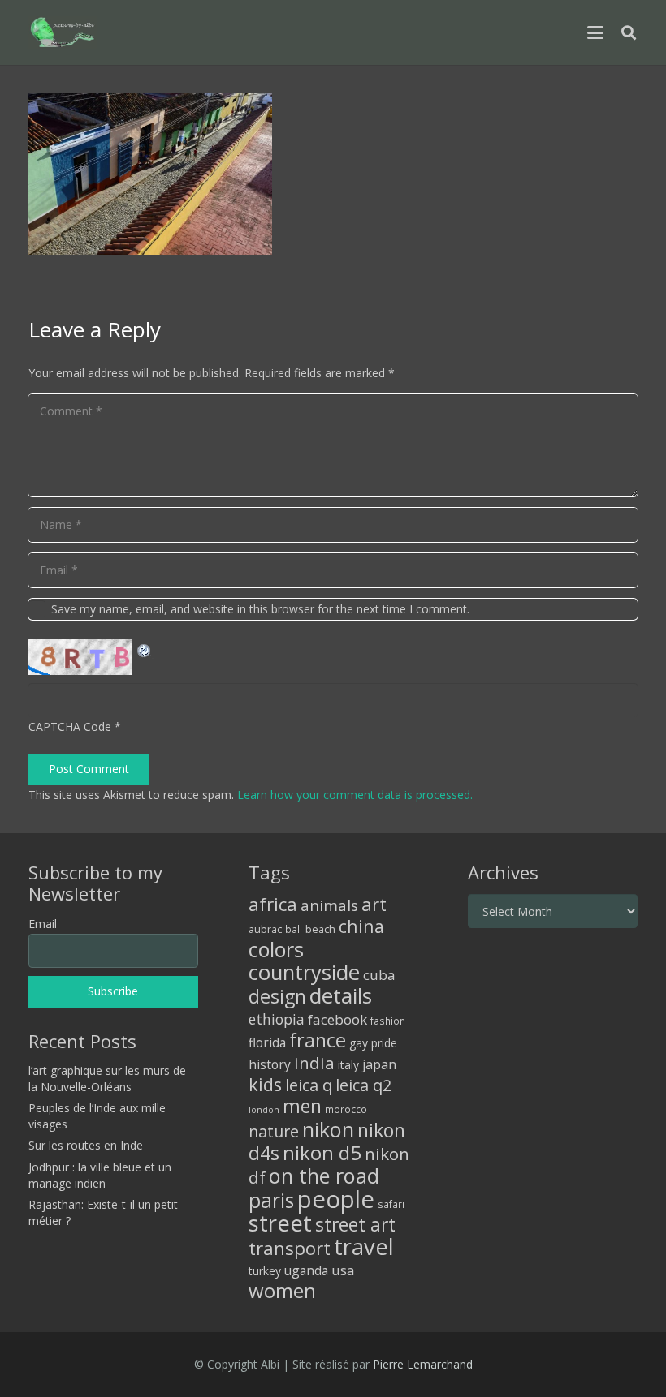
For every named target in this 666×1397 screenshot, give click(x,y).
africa (273, 904)
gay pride (373, 1043)
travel (364, 1247)
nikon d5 (322, 1152)
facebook (337, 1019)
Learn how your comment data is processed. (355, 794)
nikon (328, 1129)
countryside (304, 972)
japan (379, 1064)
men (302, 1106)
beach (320, 929)
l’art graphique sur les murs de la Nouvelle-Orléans (107, 1078)
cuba (379, 974)
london (264, 1109)
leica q (308, 1084)
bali (293, 928)
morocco (346, 1109)
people (335, 1199)
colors (276, 949)
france (317, 1040)
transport (290, 1248)
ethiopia (277, 1019)
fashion (387, 1020)
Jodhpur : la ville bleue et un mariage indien (99, 1175)
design (277, 996)
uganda (306, 1270)
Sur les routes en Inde (85, 1145)
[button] (595, 32)
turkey (265, 1271)
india (314, 1062)
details (340, 995)
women (282, 1290)
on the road (324, 1175)
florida (267, 1042)
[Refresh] (145, 648)
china (361, 926)
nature (274, 1131)
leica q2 (363, 1085)
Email (42, 923)
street (280, 1223)
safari (391, 1203)
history (270, 1064)
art (374, 904)
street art (355, 1224)
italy (348, 1064)
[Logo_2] (62, 32)
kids (265, 1084)
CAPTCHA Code (69, 726)
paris (271, 1200)
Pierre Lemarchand (423, 1364)
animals (329, 905)
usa (343, 1270)
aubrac (265, 929)
